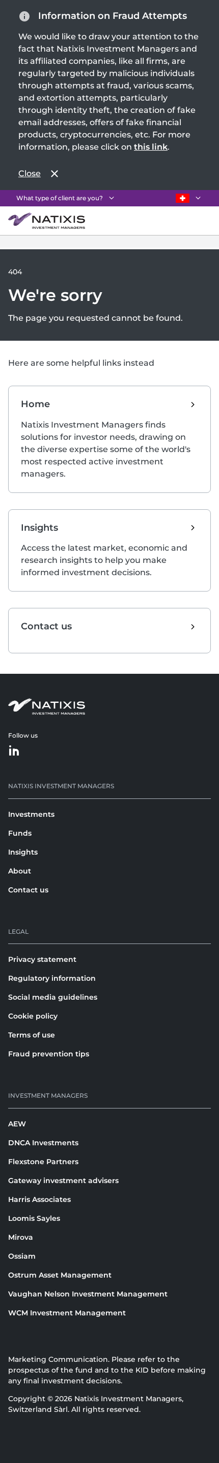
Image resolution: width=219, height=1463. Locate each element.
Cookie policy (33, 1016)
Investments (31, 814)
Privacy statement (42, 959)
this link (151, 147)
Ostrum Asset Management (60, 1275)
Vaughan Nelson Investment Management (88, 1294)
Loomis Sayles (34, 1218)
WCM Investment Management (67, 1312)
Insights (23, 852)
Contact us (28, 889)
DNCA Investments (43, 1142)
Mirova (20, 1237)
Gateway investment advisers (63, 1180)
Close (29, 173)
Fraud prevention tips (48, 1053)
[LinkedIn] (14, 751)
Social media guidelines (52, 997)
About (19, 871)
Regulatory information (52, 978)
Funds (20, 833)
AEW (17, 1123)
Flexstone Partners (43, 1161)
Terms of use (31, 1035)
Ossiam (22, 1256)
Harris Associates (39, 1199)
